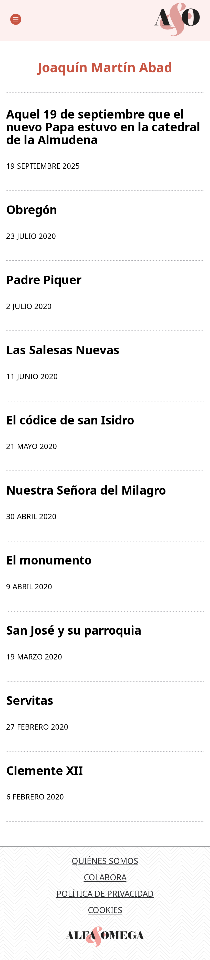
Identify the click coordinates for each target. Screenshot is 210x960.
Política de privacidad (105, 893)
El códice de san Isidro (70, 420)
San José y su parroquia (73, 630)
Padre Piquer (43, 279)
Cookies (105, 909)
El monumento (49, 560)
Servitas (29, 700)
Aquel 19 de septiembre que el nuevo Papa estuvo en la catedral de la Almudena (103, 127)
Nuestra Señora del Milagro (86, 490)
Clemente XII (44, 770)
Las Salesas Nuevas (62, 350)
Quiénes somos (105, 860)
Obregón (31, 209)
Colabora (105, 877)
